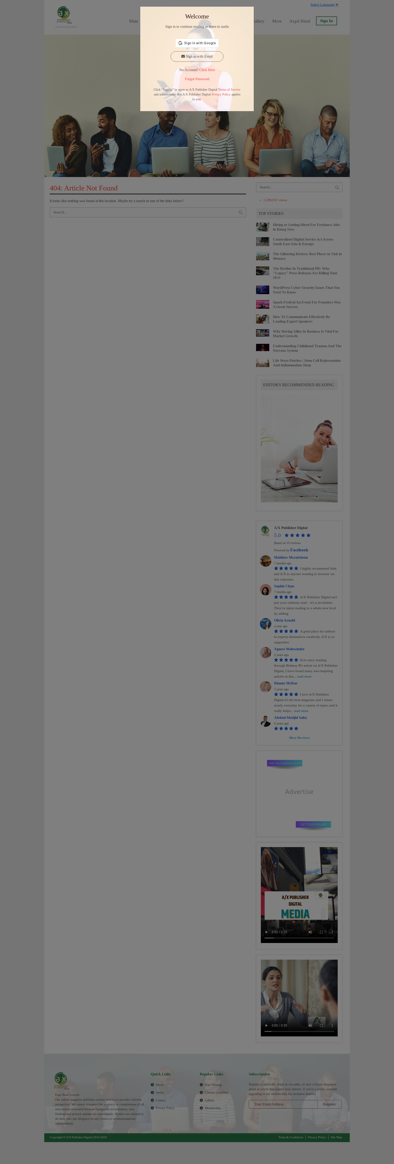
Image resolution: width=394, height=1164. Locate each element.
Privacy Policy (221, 94)
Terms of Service (229, 89)
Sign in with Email (199, 56)
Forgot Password (197, 79)
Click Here (207, 70)
